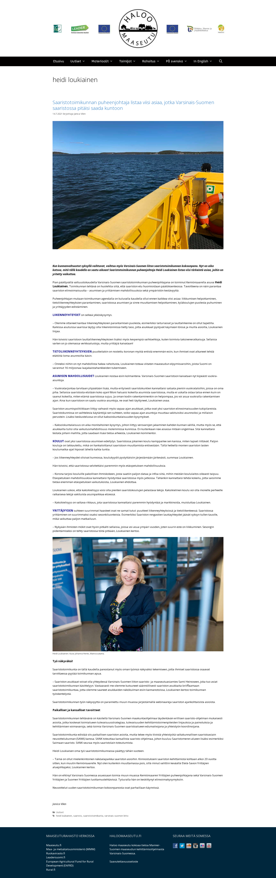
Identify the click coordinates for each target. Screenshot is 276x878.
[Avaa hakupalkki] (220, 61)
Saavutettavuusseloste (124, 861)
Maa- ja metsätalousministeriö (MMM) (70, 849)
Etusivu (58, 61)
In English (201, 61)
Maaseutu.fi (53, 845)
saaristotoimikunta (93, 815)
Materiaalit (100, 61)
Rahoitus (148, 61)
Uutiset (75, 61)
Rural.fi (50, 869)
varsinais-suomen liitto (116, 815)
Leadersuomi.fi (55, 857)
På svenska (174, 61)
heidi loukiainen (64, 815)
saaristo (77, 815)
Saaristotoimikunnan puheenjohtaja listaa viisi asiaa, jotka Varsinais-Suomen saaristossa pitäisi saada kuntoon (133, 105)
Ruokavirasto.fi (55, 853)
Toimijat (125, 61)
